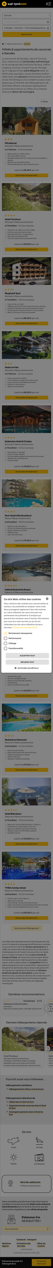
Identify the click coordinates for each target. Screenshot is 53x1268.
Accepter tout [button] (27, 655)
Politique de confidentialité (24, 627)
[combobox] (47, 598)
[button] (26, 668)
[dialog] (26, 634)
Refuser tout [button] (27, 662)
